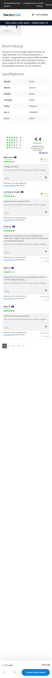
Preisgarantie (30, 3)
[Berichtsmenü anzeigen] (46, 177)
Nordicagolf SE (9, 185)
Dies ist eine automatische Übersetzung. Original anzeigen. (25, 170)
